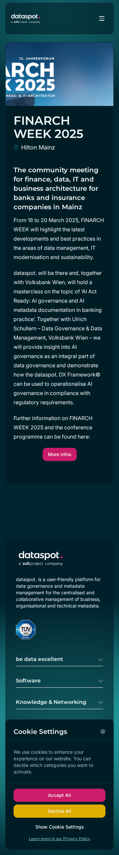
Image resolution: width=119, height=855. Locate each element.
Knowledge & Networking (51, 702)
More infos (59, 454)
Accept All (59, 795)
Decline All (59, 811)
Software (28, 680)
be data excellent (39, 659)
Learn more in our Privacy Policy (59, 838)
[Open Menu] (101, 18)
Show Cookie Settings (59, 827)
